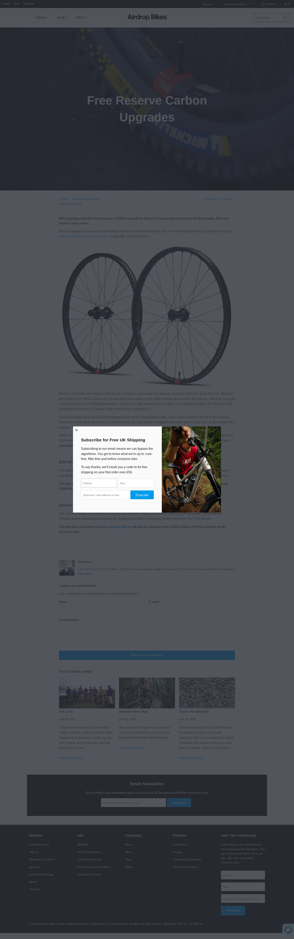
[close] (76, 430)
